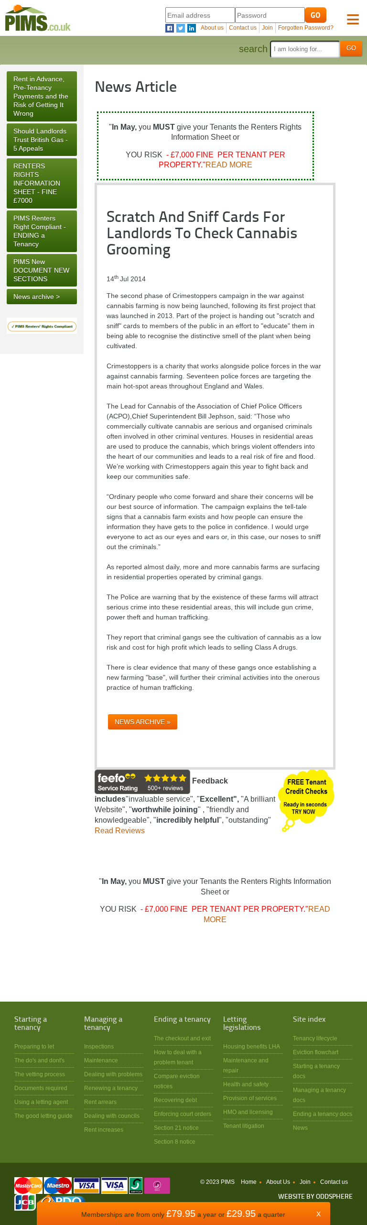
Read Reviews (120, 831)
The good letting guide (43, 1116)
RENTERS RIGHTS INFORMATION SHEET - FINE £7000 (36, 183)
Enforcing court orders (182, 1114)
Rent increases (103, 1129)
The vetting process (39, 1074)
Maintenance (101, 1060)
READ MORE (228, 165)
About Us (278, 1182)
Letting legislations (242, 1024)
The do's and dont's (39, 1060)
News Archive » (143, 722)
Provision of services (250, 1098)
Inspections (99, 1046)
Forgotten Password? (306, 27)
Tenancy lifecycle (315, 1038)
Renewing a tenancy (111, 1088)
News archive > (36, 296)
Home (249, 1182)
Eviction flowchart (315, 1052)
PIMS (38, 18)
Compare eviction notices (177, 1081)
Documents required (40, 1088)
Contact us (243, 27)
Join (267, 27)
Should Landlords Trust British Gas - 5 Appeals (40, 139)
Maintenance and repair (246, 1065)
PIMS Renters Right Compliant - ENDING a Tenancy (39, 231)
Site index (309, 1020)
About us (212, 27)
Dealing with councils (112, 1116)
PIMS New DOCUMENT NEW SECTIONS (41, 270)
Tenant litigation (243, 1126)
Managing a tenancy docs (319, 1095)
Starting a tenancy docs (316, 1071)
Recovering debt (175, 1100)
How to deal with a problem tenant (178, 1057)
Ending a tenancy (182, 1020)
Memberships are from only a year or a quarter (183, 1214)
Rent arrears (100, 1102)
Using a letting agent (41, 1102)
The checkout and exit (182, 1038)
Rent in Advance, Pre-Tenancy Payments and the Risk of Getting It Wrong (40, 96)
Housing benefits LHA (251, 1046)
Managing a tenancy (103, 1024)
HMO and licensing (248, 1112)
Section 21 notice (176, 1128)
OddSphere (334, 1197)
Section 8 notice (174, 1141)
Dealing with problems (113, 1074)
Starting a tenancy (30, 1024)
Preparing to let (34, 1046)
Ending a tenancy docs (322, 1114)
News (300, 1128)
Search (253, 49)
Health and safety (246, 1084)
